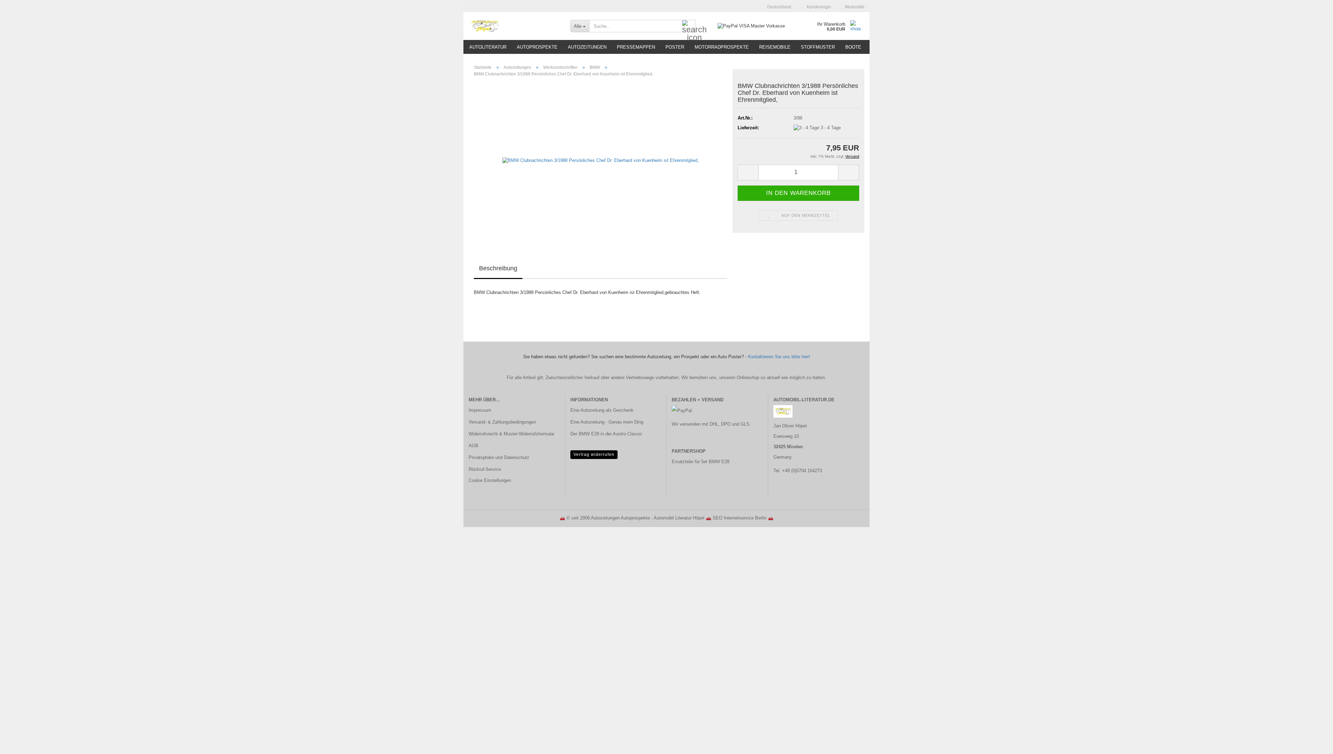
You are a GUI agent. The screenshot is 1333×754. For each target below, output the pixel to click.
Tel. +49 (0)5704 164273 (797, 470)
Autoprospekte (537, 47)
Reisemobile (774, 47)
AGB (473, 445)
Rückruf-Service (485, 469)
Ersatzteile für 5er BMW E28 (700, 461)
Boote (853, 47)
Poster (674, 47)
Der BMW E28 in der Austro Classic (606, 433)
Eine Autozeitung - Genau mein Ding (606, 422)
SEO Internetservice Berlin (739, 518)
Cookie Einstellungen (490, 480)
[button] (777, 7)
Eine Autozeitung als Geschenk (602, 410)
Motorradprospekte (722, 47)
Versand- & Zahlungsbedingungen (502, 422)
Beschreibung (498, 268)
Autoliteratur (487, 47)
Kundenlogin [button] (818, 7)
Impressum (480, 410)
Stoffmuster (818, 47)
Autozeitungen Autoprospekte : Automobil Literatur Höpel (647, 518)
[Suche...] (688, 26)
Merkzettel (853, 7)
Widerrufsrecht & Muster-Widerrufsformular (511, 433)
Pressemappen (636, 47)
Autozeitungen (587, 47)
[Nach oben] (1313, 743)
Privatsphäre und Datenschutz (499, 457)
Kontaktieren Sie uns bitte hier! (779, 356)
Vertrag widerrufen (593, 454)
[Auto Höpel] (514, 26)
